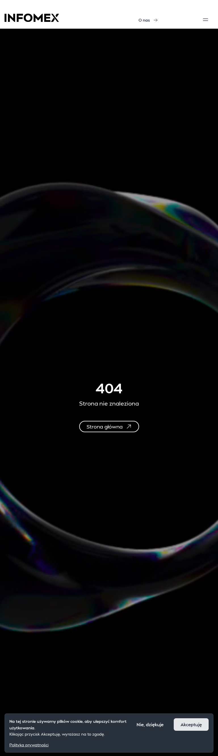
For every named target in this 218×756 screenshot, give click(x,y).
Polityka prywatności (29, 744)
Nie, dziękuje (150, 724)
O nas (144, 20)
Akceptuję (191, 724)
